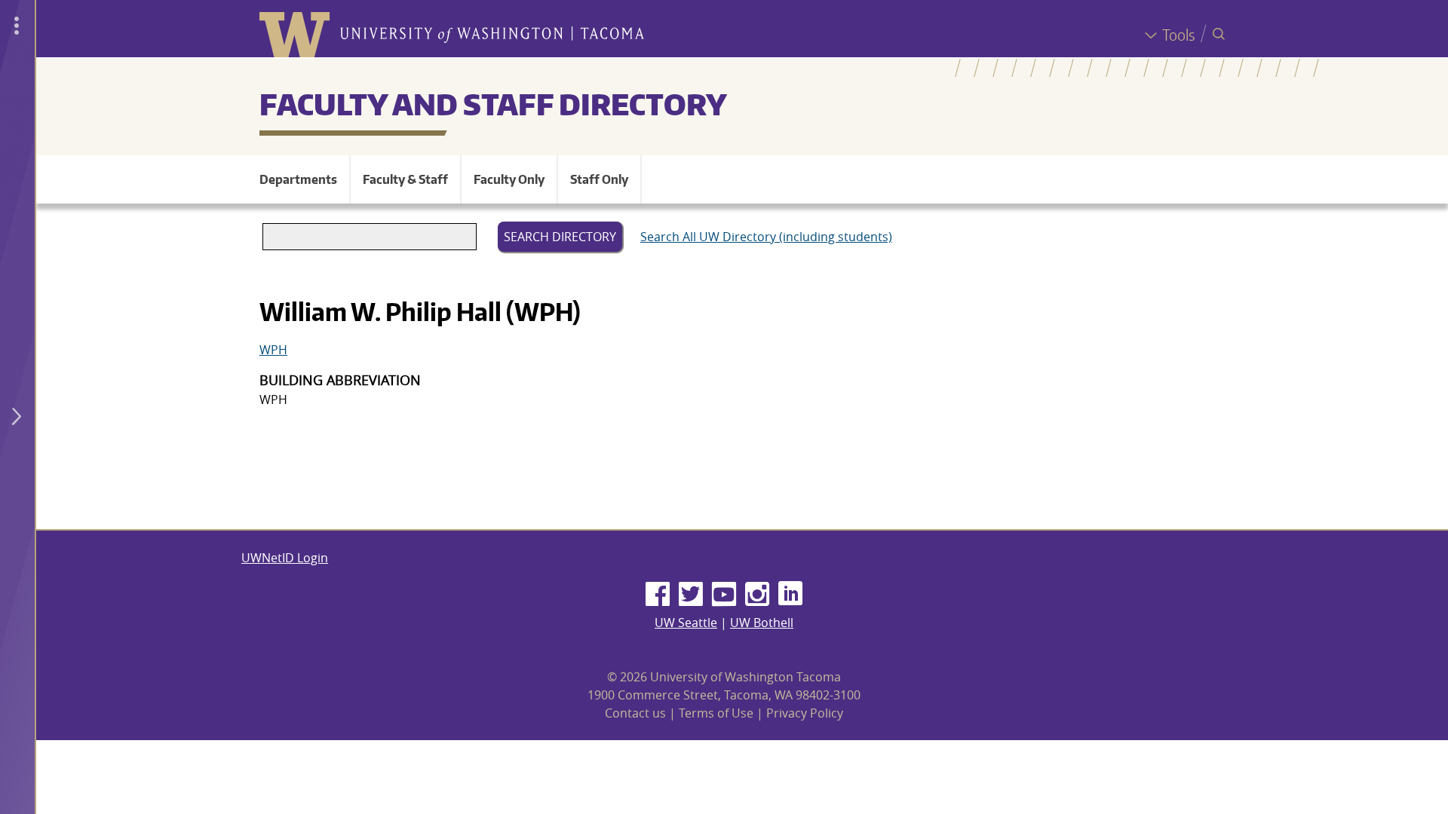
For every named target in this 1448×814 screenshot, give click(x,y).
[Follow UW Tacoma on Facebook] (658, 595)
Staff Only (599, 179)
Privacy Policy (804, 713)
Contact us (635, 713)
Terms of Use (716, 713)
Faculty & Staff (405, 179)
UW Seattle (686, 622)
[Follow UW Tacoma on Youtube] (724, 595)
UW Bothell (761, 622)
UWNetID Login (284, 557)
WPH (273, 349)
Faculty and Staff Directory (493, 104)
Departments (298, 179)
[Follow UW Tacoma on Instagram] (757, 595)
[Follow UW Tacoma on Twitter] (691, 595)
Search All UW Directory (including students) (766, 236)
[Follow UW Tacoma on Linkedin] (790, 595)
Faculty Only (509, 179)
